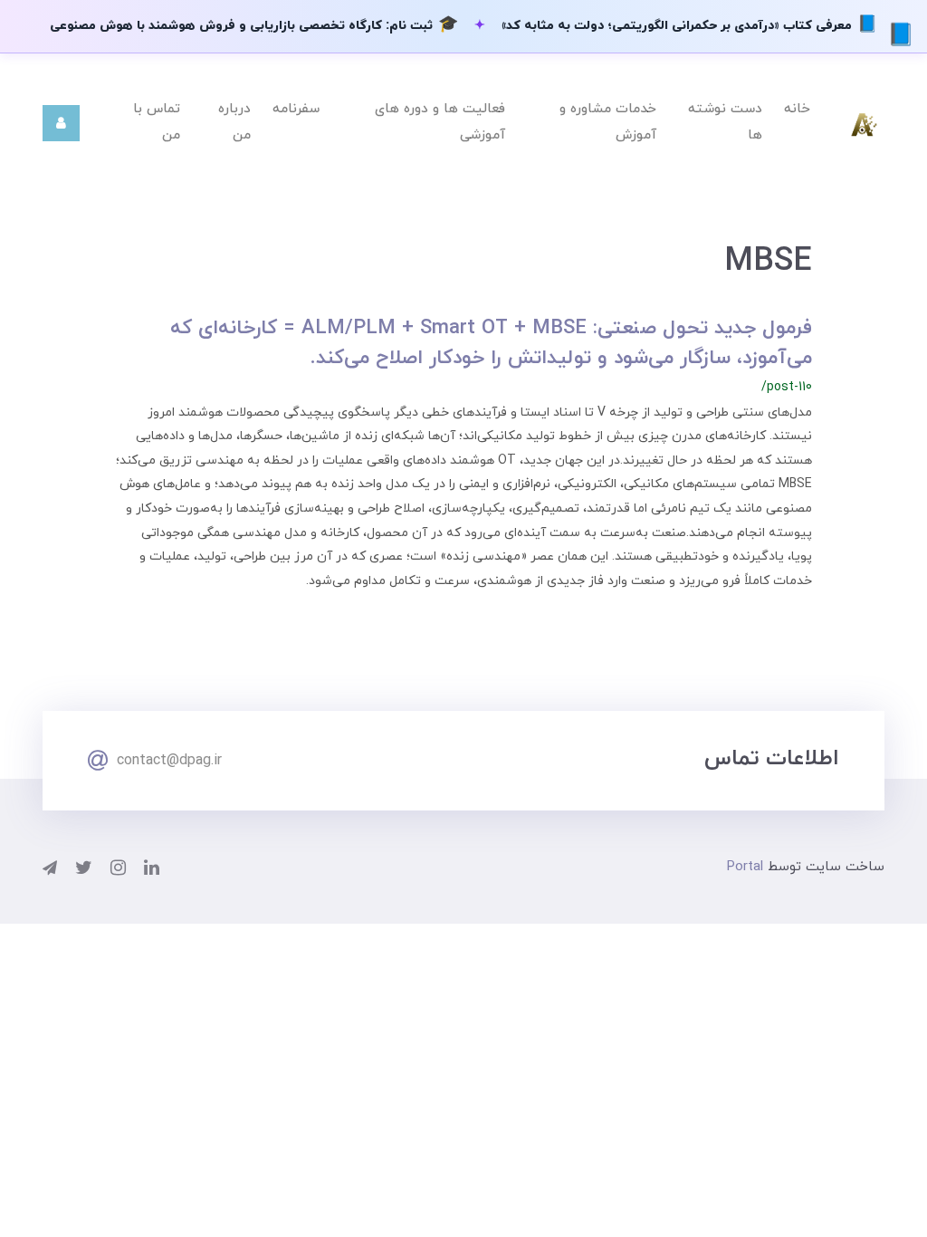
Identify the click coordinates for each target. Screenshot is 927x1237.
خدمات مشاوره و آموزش (607, 122)
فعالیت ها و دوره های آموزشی (440, 122)
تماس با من (156, 122)
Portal (745, 867)
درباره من (234, 122)
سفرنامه (296, 109)
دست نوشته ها (725, 122)
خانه (797, 109)
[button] (61, 123)
